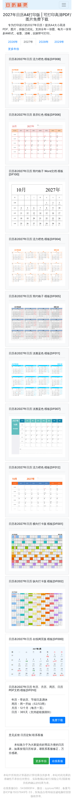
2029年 (59, 41)
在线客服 (57, 761)
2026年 (13, 41)
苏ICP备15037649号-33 (17, 792)
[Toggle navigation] (64, 4)
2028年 (44, 41)
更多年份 (13, 49)
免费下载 (57, 720)
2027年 (28, 41)
